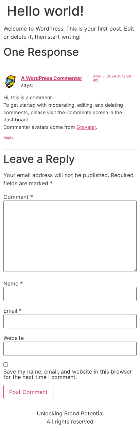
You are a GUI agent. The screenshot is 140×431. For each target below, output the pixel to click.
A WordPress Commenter (51, 78)
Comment (18, 197)
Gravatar (86, 127)
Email (12, 310)
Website (13, 338)
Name (13, 283)
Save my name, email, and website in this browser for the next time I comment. (67, 374)
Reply (8, 137)
